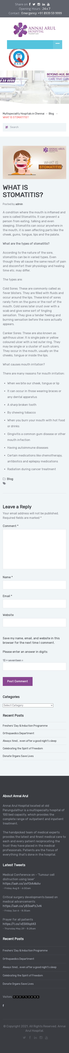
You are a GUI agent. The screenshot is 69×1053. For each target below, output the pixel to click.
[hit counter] (26, 996)
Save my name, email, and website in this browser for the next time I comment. (31, 640)
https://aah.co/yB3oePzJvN (22, 906)
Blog (51, 113)
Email (7, 596)
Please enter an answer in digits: (25, 652)
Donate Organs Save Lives (18, 756)
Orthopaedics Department (18, 733)
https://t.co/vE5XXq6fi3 (19, 924)
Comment (10, 526)
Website (8, 615)
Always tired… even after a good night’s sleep (29, 741)
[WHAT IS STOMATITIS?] (34, 162)
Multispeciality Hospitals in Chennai (23, 113)
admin (19, 204)
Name (8, 577)
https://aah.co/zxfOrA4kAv (22, 883)
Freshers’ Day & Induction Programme (25, 725)
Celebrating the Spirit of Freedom (23, 748)
